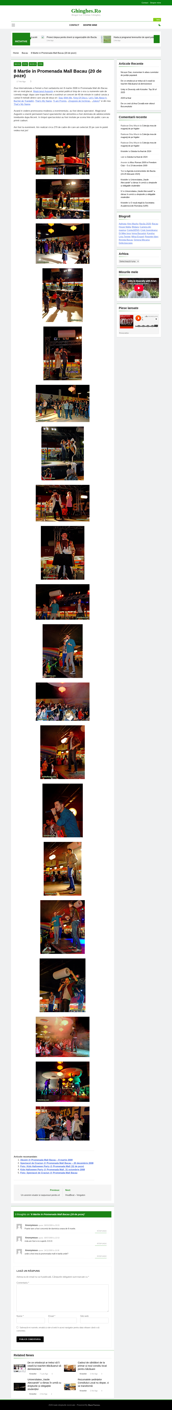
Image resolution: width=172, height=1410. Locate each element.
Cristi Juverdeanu (148, 230)
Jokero (96, 101)
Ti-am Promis (60, 101)
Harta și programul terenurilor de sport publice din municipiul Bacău (92, 37)
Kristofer (33, 1374)
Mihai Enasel (137, 237)
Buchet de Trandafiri (24, 101)
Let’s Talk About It (98, 98)
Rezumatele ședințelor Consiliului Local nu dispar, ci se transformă (93, 1382)
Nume (20, 1316)
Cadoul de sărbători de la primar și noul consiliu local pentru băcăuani (92, 1365)
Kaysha (150, 233)
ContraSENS (133, 230)
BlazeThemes (94, 1405)
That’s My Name (43, 101)
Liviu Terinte (124, 237)
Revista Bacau (126, 240)
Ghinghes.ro (86, 11)
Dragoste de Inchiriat (79, 101)
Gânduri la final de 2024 (141, 151)
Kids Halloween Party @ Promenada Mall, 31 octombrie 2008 (52, 1169)
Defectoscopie (125, 243)
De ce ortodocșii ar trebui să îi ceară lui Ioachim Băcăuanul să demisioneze (44, 1365)
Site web (84, 1316)
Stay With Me (65, 98)
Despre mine (155, 3)
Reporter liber (151, 237)
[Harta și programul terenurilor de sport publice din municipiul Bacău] (52, 41)
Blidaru (135, 227)
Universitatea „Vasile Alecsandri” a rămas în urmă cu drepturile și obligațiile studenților (139, 182)
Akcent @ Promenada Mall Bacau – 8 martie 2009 (46, 1160)
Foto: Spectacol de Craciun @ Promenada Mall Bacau (48, 1173)
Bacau (17, 64)
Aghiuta (122, 224)
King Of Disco (80, 98)
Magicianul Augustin (43, 91)
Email (51, 1316)
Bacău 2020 (145, 224)
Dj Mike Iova (125, 233)
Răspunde (102, 1231)
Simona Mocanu (141, 240)
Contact (145, 3)
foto (25, 64)
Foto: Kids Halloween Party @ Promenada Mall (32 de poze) (52, 1166)
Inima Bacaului (139, 233)
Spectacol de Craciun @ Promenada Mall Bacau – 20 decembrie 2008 (56, 1163)
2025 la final (126, 98)
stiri (40, 64)
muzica (33, 64)
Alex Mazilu (132, 224)
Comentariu (23, 1283)
